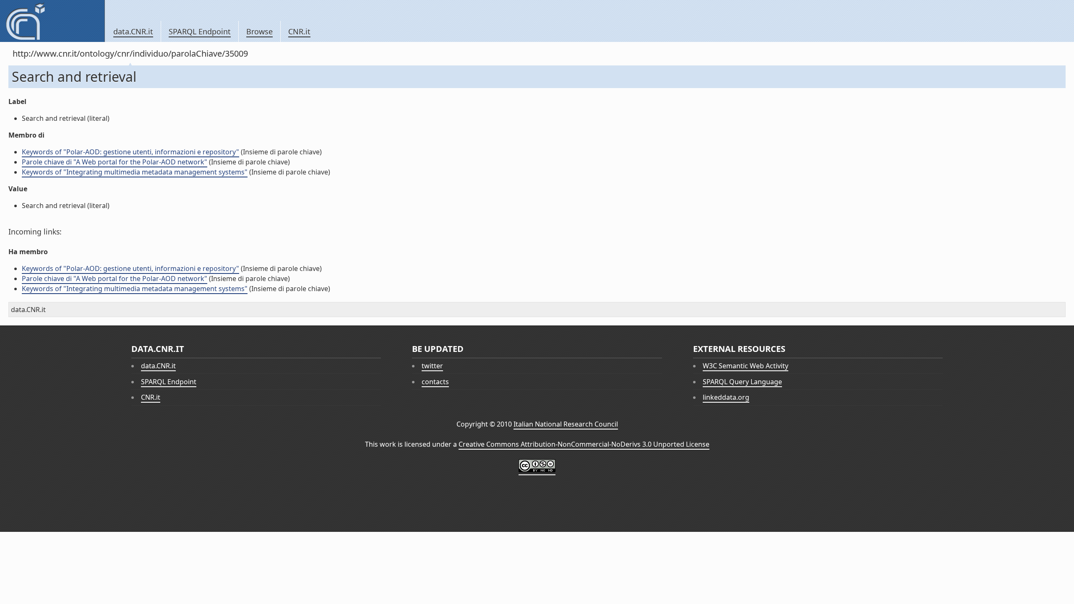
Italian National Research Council (566, 424)
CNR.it (299, 31)
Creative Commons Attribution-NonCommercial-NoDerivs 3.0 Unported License (584, 444)
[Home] (52, 21)
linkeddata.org (726, 397)
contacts (435, 381)
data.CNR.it (133, 31)
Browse (259, 31)
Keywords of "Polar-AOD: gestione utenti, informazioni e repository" (130, 151)
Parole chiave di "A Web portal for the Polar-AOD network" (114, 162)
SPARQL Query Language (742, 381)
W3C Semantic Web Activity (745, 365)
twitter (432, 365)
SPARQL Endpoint (200, 31)
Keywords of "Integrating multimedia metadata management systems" (135, 172)
